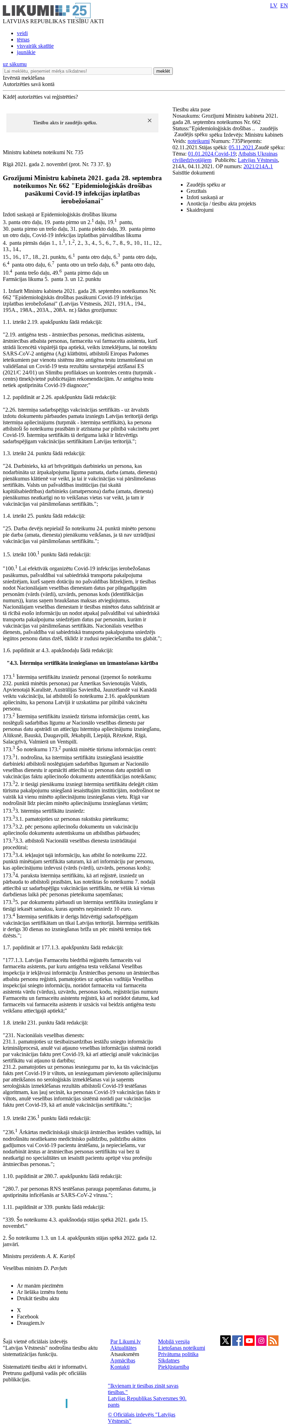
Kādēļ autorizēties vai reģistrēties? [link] (40, 97)
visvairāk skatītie (35, 46)
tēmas (23, 39)
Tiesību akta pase (192, 109)
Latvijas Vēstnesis (258, 160)
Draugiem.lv (31, 1323)
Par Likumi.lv (125, 1341)
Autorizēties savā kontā (28, 84)
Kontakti (120, 1367)
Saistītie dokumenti (193, 173)
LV (273, 5)
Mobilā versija (174, 1341)
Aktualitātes (123, 1348)
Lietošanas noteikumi (181, 1348)
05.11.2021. (242, 147)
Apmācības (122, 1360)
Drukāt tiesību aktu (38, 1298)
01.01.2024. (201, 154)
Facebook (28, 1317)
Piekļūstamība (173, 1367)
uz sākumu (15, 64)
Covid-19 (225, 154)
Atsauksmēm (124, 1354)
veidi (22, 33)
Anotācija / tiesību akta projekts (221, 204)
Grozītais (196, 191)
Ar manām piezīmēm (40, 1286)
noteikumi (199, 141)
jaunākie (26, 52)
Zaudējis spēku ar (205, 185)
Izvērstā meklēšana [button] (24, 78)
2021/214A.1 (258, 166)
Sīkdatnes (168, 1360)
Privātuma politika (178, 1354)
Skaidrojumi (200, 210)
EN (284, 5)
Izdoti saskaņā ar (204, 197)
